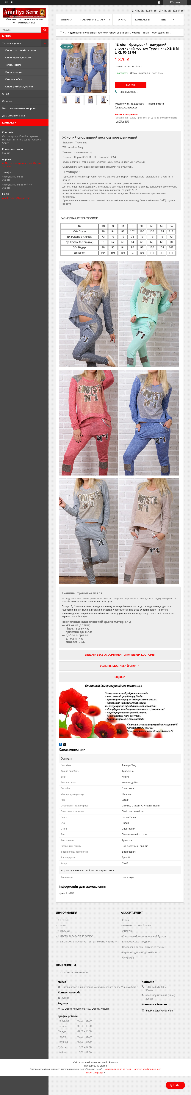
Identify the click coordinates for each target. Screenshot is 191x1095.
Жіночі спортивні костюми (20, 50)
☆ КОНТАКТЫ (65, 920)
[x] (64, 745)
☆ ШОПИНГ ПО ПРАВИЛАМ (72, 972)
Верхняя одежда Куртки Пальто (141, 952)
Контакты (142, 19)
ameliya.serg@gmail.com (16, 198)
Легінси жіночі (13, 64)
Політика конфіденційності (147, 1069)
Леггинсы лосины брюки (136, 925)
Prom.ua (113, 1062)
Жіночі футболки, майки (19, 86)
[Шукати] (44, 30)
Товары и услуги (11, 43)
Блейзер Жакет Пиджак (136, 941)
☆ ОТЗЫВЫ (63, 930)
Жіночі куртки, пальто (18, 57)
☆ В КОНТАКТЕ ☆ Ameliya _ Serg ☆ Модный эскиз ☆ (87, 941)
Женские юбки (13, 79)
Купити (130, 85)
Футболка (128, 957)
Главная (66, 19)
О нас (5, 93)
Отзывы (7, 101)
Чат (178, 1085)
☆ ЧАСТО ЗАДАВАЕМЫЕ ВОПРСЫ (76, 936)
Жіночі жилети (13, 72)
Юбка (125, 920)
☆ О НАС (62, 925)
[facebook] (60, 745)
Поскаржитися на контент (117, 1069)
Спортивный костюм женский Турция (144, 936)
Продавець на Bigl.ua (95, 1065)
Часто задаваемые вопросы (19, 108)
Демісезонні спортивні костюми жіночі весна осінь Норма (105, 32)
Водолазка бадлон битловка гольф (143, 947)
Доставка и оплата (13, 115)
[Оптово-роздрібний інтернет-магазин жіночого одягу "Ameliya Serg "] (24, 13)
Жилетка (127, 930)
